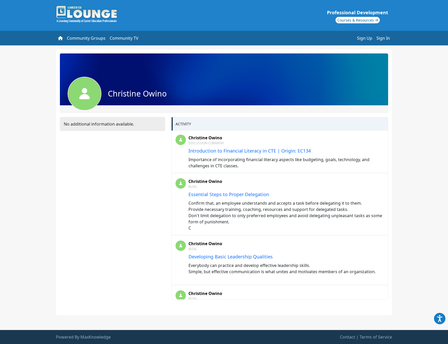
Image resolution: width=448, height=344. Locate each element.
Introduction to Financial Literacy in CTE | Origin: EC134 (249, 151)
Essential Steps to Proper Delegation (228, 194)
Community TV (124, 38)
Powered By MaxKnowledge (83, 337)
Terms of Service (376, 337)
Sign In (383, 38)
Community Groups (86, 38)
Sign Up (364, 38)
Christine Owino (205, 138)
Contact (347, 337)
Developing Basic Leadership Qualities (230, 256)
